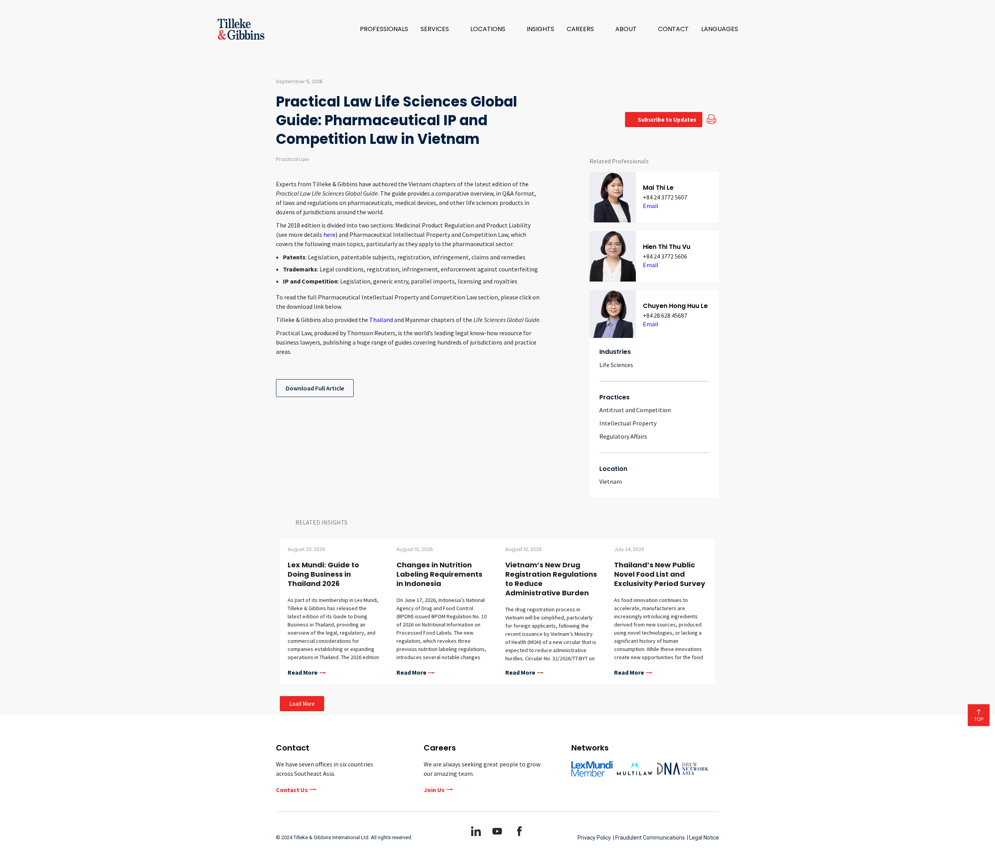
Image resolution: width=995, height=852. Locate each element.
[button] (439, 29)
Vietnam (610, 481)
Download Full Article (315, 388)
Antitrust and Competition (635, 410)
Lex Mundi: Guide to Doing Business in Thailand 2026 (323, 574)
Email (650, 206)
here (329, 234)
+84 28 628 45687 (665, 315)
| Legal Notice (703, 838)
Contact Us (292, 790)
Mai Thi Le (658, 187)
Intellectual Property (627, 423)
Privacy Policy (594, 838)
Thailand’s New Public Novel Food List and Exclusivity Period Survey (659, 574)
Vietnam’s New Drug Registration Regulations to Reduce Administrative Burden (551, 579)
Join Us (434, 790)
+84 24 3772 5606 (665, 256)
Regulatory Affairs (623, 436)
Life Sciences (616, 365)
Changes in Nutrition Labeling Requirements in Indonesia (439, 574)
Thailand (381, 320)
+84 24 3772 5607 (665, 197)
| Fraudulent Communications (649, 838)
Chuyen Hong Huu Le (675, 305)
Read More (303, 672)
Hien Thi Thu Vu (666, 246)
